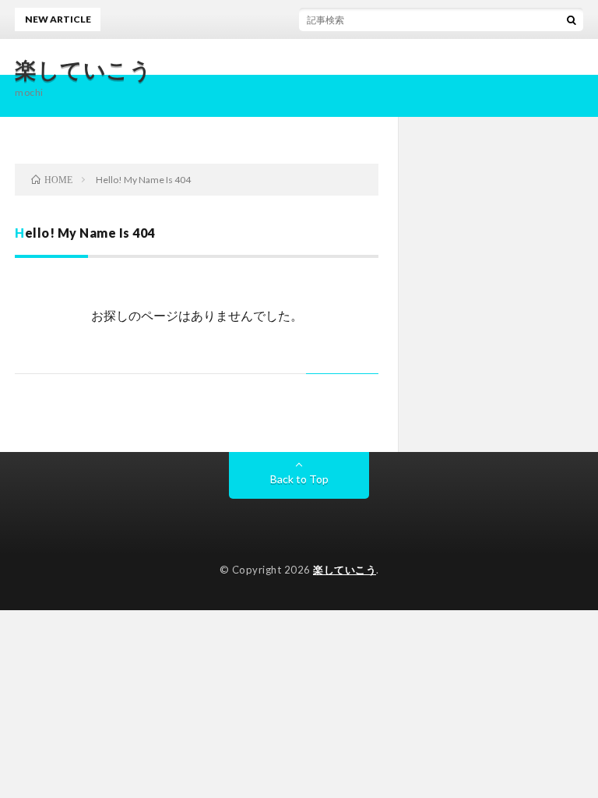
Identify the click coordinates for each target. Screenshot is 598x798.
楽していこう (83, 69)
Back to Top (299, 479)
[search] (571, 19)
